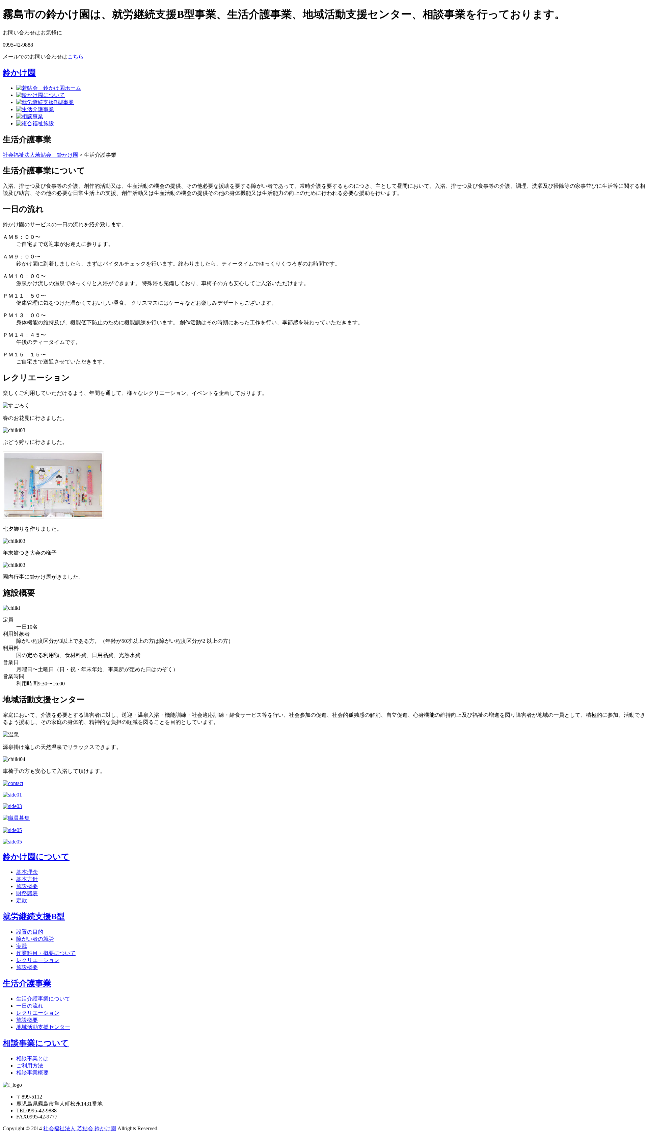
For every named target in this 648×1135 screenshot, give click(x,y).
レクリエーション (37, 960)
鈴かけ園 (19, 72)
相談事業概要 (32, 1073)
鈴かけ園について (36, 856)
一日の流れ (29, 1006)
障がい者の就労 (35, 939)
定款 (21, 900)
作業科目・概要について (46, 953)
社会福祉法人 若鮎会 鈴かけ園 (79, 1128)
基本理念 (27, 872)
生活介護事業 (27, 983)
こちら (76, 56)
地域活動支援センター (43, 1027)
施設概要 (27, 886)
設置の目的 (29, 932)
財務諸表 (27, 893)
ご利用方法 (29, 1065)
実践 (21, 946)
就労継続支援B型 (34, 916)
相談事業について (36, 1043)
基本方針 (27, 879)
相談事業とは (32, 1058)
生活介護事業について (43, 999)
